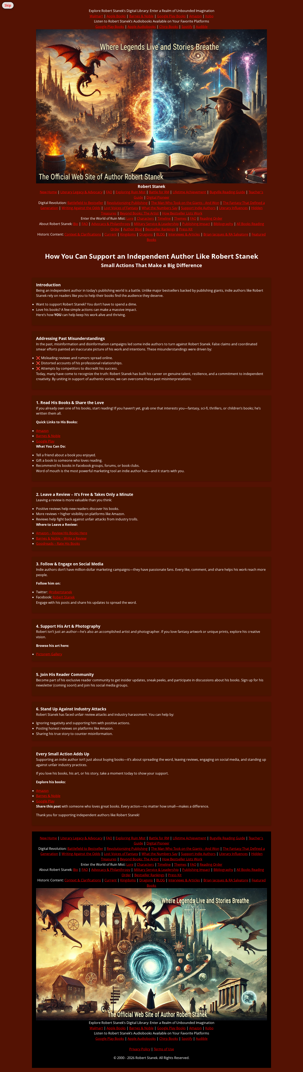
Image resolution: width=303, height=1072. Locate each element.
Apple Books (116, 16)
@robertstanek (60, 592)
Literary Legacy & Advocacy (81, 192)
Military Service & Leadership (156, 224)
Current (111, 234)
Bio (75, 224)
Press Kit (186, 229)
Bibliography (223, 224)
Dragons (146, 234)
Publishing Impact (196, 224)
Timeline (164, 218)
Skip (8, 5)
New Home (48, 192)
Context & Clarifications (83, 234)
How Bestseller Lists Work (182, 213)
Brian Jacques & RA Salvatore (225, 234)
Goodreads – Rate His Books (58, 543)
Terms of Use (164, 1049)
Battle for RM (159, 192)
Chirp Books (168, 26)
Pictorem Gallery (49, 654)
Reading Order (211, 218)
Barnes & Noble (141, 16)
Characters (145, 218)
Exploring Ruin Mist (131, 192)
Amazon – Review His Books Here (61, 533)
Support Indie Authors (198, 208)
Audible (202, 26)
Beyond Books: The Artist (139, 213)
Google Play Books (171, 16)
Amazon (195, 16)
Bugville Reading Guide (227, 192)
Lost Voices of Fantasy (121, 208)
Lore (129, 218)
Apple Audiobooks (142, 26)
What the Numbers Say (159, 208)
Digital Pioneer (158, 197)
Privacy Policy (139, 1049)
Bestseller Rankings (160, 229)
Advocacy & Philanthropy (110, 224)
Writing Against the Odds (81, 208)
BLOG (160, 234)
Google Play (45, 441)
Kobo (209, 16)
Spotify (187, 26)
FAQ (109, 192)
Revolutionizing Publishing (127, 202)
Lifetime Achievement (189, 192)
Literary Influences (233, 208)
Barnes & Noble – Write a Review (61, 538)
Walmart (96, 16)
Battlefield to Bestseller (85, 202)
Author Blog (132, 229)
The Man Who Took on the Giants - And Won (185, 202)
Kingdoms (128, 234)
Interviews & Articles (184, 234)
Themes (180, 218)
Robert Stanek (64, 597)
